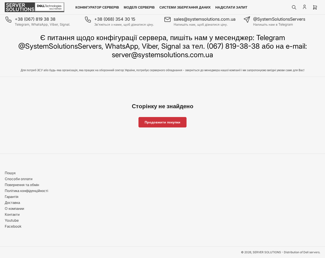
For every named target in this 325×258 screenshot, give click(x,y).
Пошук (10, 173)
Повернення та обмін (22, 185)
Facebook (13, 226)
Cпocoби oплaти (18, 179)
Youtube (12, 220)
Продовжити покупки (162, 122)
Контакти (12, 214)
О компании (14, 208)
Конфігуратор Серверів (97, 7)
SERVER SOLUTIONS (267, 252)
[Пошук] (294, 7)
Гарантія (11, 196)
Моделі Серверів (139, 7)
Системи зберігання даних (185, 7)
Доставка (12, 202)
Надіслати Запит (231, 7)
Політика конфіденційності (26, 190)
